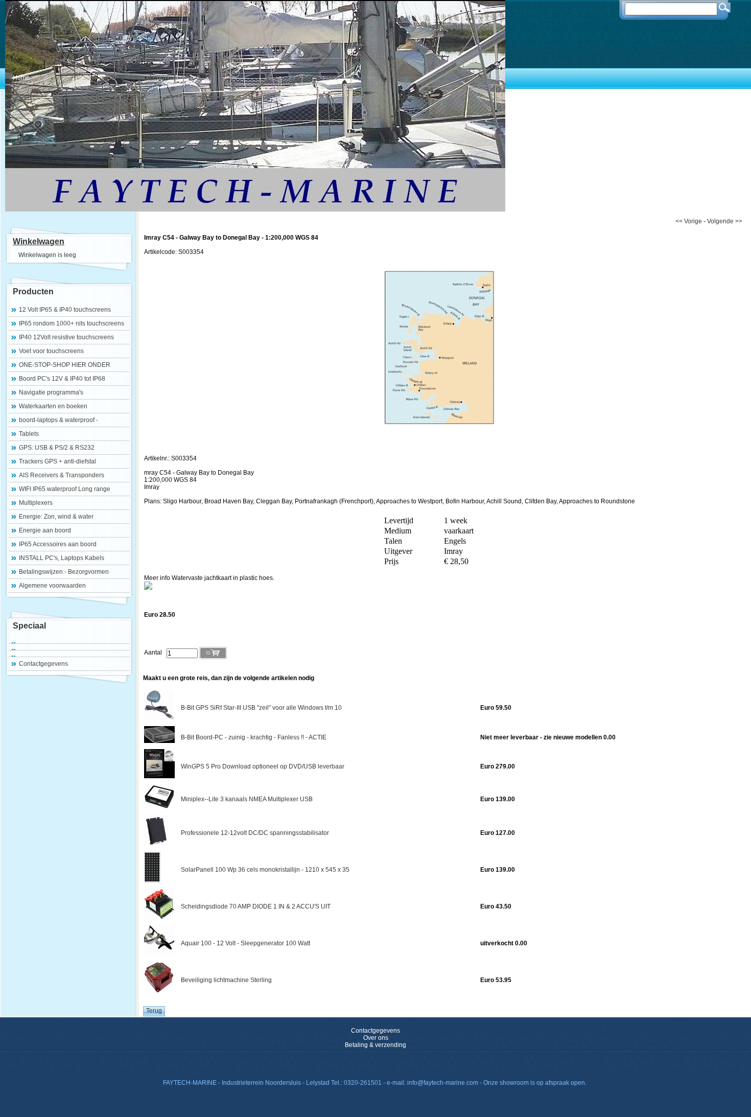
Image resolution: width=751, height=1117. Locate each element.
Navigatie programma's (51, 392)
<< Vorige (688, 221)
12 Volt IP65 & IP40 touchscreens (65, 309)
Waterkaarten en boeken (53, 406)
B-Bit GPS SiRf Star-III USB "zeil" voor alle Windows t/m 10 (261, 707)
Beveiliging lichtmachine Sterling (226, 980)
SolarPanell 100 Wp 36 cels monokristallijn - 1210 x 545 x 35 (265, 869)
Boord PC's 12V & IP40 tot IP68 (62, 378)
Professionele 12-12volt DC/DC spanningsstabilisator (255, 832)
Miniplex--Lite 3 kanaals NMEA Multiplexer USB (247, 799)
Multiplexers (36, 502)
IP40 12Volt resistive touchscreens (66, 337)
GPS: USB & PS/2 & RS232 (57, 447)
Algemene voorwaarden (52, 585)
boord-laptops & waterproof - (58, 420)
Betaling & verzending (375, 1045)
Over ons (375, 1037)
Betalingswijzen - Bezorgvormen (64, 571)
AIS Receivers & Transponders (61, 475)
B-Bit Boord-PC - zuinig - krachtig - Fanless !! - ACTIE (253, 737)
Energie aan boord (45, 530)
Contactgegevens (43, 663)
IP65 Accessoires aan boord (58, 544)
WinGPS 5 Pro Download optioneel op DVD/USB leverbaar (262, 766)
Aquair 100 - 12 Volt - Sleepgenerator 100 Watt (245, 943)
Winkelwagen (38, 241)
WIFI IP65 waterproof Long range (64, 489)
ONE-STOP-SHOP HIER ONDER (64, 364)
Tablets (29, 433)
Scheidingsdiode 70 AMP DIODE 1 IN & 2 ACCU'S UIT (256, 906)
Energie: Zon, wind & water (56, 516)
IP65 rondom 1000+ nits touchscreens (71, 323)
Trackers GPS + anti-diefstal (57, 461)
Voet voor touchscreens (51, 351)
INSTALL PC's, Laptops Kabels (61, 558)
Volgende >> (724, 221)
